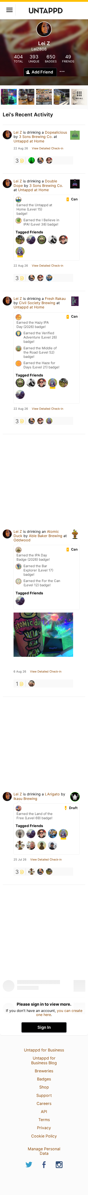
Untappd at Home (29, 141)
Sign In (44, 1027)
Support (44, 1095)
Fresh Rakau (55, 298)
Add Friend (42, 72)
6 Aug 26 (20, 671)
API (44, 1111)
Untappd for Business (44, 1050)
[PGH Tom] (49, 160)
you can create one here (59, 1012)
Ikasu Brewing (25, 798)
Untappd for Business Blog (44, 1060)
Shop (44, 1087)
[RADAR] (49, 871)
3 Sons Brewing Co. (36, 136)
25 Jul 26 (20, 859)
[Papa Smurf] (31, 160)
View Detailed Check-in (47, 148)
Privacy (44, 1127)
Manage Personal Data (44, 1151)
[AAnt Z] (49, 278)
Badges (44, 1079)
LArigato (52, 794)
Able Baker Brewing (45, 535)
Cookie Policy (44, 1136)
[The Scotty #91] (49, 421)
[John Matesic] (31, 683)
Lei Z (18, 132)
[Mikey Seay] (40, 160)
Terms (44, 1119)
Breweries (44, 1071)
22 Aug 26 (21, 148)
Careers (44, 1103)
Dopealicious (56, 132)
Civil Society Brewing (37, 303)
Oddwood (22, 540)
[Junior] (31, 871)
